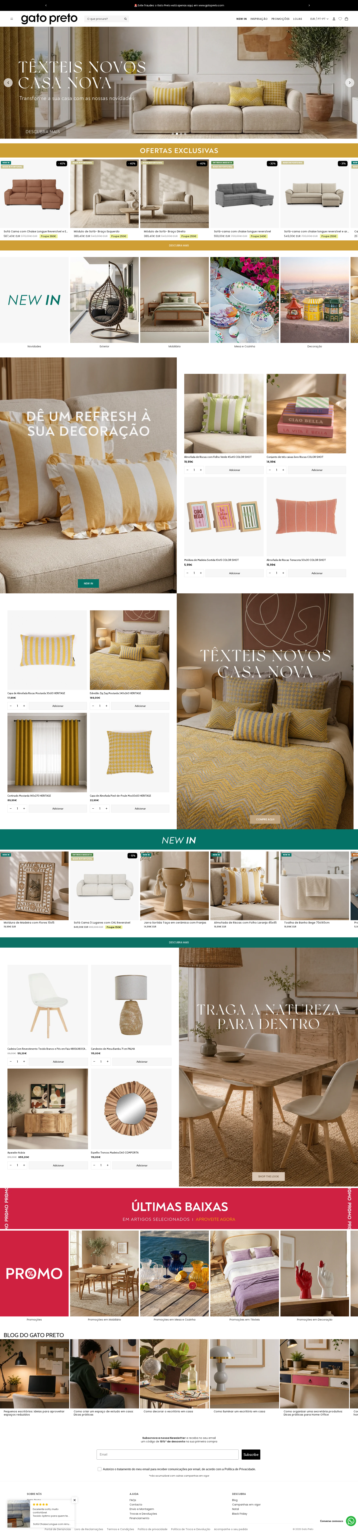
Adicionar (234, 469)
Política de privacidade (152, 1529)
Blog (235, 1500)
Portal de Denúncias (58, 1529)
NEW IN (241, 19)
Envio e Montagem (142, 1509)
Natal (235, 1509)
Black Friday (239, 1514)
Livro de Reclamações (89, 1529)
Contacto (136, 1504)
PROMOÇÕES (280, 19)
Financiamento (139, 1518)
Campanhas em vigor (246, 1504)
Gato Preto (307, 1529)
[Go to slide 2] (177, 134)
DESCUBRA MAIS (179, 245)
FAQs (133, 1500)
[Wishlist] (340, 18)
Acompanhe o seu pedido (231, 1529)
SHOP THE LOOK (268, 1176)
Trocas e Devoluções (143, 1514)
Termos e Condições (120, 1529)
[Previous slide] (8, 82)
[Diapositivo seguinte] (309, 5)
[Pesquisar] (106, 18)
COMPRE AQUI (265, 819)
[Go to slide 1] (173, 134)
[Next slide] (349, 82)
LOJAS (297, 19)
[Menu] (11, 19)
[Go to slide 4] (185, 134)
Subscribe (251, 1454)
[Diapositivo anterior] (46, 5)
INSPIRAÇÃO (259, 19)
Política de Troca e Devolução (190, 1529)
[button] (74, 1500)
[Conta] (334, 19)
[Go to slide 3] (181, 134)
